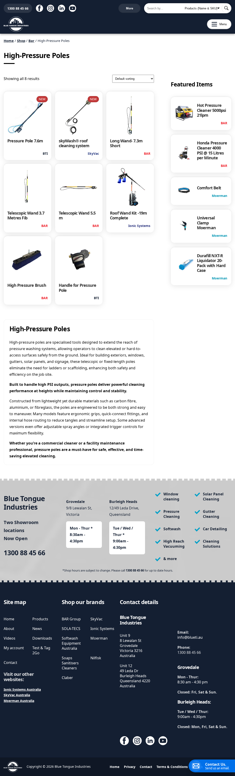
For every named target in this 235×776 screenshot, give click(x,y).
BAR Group (71, 618)
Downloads (42, 638)
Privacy (129, 767)
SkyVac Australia (17, 695)
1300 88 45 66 (16, 8)
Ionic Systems (102, 628)
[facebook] (39, 8)
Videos (9, 638)
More (129, 8)
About (9, 628)
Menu (217, 24)
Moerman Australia (19, 701)
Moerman (99, 638)
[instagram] (50, 8)
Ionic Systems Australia (22, 689)
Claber (67, 677)
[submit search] (226, 8)
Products (40, 618)
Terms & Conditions (172, 767)
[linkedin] (61, 8)
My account (14, 647)
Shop (21, 40)
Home (9, 40)
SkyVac (96, 618)
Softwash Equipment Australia (71, 643)
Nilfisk (95, 657)
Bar (31, 40)
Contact (10, 662)
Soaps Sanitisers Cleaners (70, 663)
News (37, 628)
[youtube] (72, 8)
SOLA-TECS (71, 628)
